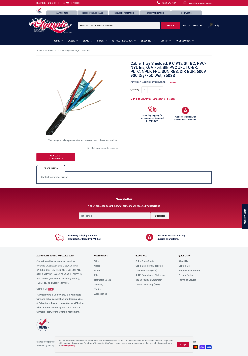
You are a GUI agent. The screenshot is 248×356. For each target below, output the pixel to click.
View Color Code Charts (56, 157)
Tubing (163, 40)
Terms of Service (187, 280)
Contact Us (186, 13)
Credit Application (155, 13)
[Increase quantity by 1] (160, 90)
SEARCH (170, 26)
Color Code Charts (144, 261)
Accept (183, 344)
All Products (62, 13)
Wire (57, 40)
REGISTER (197, 25)
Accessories (183, 40)
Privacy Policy (186, 275)
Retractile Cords (122, 40)
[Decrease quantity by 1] (145, 90)
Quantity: (135, 89)
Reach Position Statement (148, 280)
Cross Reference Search (93, 13)
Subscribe (160, 215)
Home (39, 50)
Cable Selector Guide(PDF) (149, 265)
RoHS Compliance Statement (150, 275)
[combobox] (119, 26)
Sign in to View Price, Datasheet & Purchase (153, 99)
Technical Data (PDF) (146, 270)
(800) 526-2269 (169, 3)
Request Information (124, 13)
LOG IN (186, 25)
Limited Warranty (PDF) (147, 284)
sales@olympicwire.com (200, 3)
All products (50, 50)
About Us (183, 261)
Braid (86, 40)
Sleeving (146, 40)
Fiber (100, 40)
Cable (71, 40)
